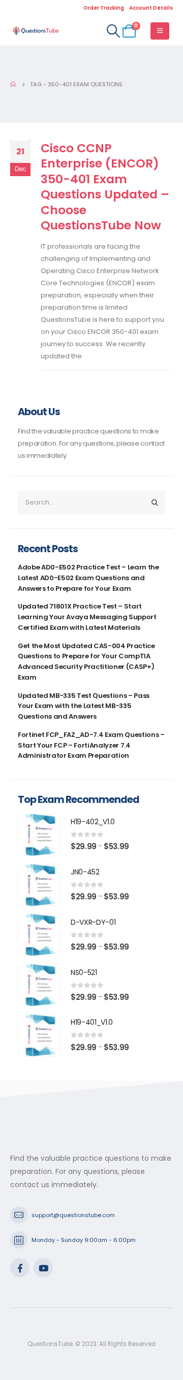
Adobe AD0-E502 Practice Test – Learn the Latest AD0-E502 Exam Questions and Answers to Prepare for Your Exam (88, 577)
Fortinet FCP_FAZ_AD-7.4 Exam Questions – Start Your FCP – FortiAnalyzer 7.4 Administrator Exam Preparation (91, 745)
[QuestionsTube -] (35, 31)
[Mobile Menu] (159, 31)
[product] (39, 835)
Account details (151, 8)
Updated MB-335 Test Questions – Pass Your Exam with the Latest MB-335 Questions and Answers (83, 706)
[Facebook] (19, 1267)
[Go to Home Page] (13, 84)
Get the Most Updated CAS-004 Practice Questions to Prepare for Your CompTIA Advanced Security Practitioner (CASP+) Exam (86, 661)
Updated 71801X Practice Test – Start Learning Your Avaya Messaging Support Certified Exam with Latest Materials (87, 616)
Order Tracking (103, 8)
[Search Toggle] (113, 31)
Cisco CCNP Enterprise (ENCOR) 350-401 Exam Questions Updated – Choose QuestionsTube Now (105, 186)
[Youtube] (43, 1267)
